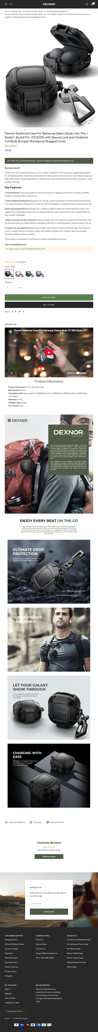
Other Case (71, 967)
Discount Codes (11, 949)
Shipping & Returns (17, 822)
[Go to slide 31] (71, 129)
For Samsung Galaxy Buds (33, 11)
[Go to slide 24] (60, 129)
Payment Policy (11, 962)
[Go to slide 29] (68, 129)
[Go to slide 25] (62, 129)
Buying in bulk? (12, 168)
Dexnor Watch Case (75, 958)
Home (7, 11)
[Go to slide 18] (51, 129)
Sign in (7, 989)
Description (11, 324)
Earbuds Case (16, 11)
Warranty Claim (11, 958)
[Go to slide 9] (37, 129)
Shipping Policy (11, 939)
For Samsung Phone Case (77, 944)
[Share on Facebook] (12, 312)
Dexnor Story (41, 944)
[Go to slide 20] (54, 129)
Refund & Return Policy (14, 944)
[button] (10, 262)
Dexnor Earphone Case (76, 962)
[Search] (11, 4)
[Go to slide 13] (43, 129)
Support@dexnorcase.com (47, 953)
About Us (40, 939)
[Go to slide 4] (29, 129)
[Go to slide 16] (48, 129)
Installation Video (12, 1003)
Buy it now (49, 305)
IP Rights (8, 976)
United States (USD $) (14, 1011)
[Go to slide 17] (49, 129)
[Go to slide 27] (65, 129)
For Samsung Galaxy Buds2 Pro (56, 11)
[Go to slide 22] (57, 129)
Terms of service (11, 967)
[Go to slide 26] (63, 129)
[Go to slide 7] (34, 129)
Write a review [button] (49, 856)
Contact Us (40, 949)
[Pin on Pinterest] (15, 312)
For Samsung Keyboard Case (78, 939)
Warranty (38, 822)
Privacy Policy (10, 971)
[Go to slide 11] (40, 129)
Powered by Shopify (21, 1018)
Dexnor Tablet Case (75, 953)
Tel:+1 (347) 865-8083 (45, 958)
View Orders (10, 998)
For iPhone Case (73, 949)
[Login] (87, 4)
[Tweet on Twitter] (19, 312)
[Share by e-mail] (23, 311)
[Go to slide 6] (32, 129)
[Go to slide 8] (35, 129)
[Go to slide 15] (46, 129)
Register (8, 993)
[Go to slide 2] (26, 129)
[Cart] (92, 4)
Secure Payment (57, 822)
